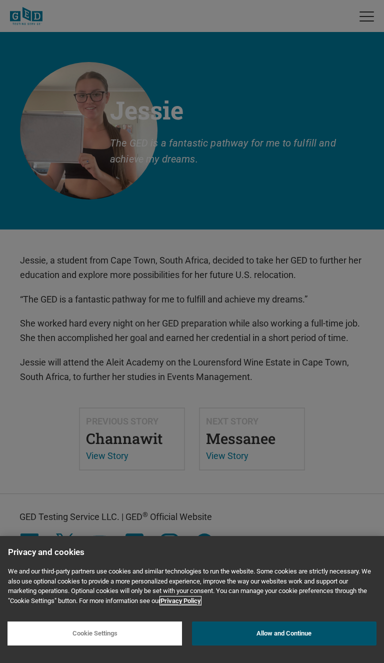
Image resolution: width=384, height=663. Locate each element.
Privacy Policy (180, 600)
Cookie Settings (95, 633)
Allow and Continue (284, 633)
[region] (192, 599)
